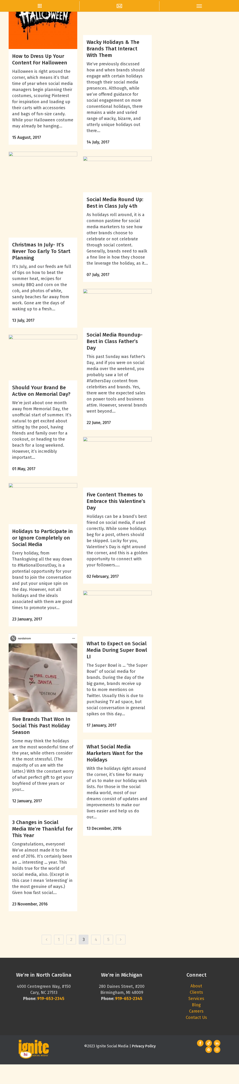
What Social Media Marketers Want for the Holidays (115, 753)
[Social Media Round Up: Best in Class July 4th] (117, 174)
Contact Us (196, 1017)
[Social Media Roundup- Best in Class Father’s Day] (117, 308)
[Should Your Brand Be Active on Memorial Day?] (43, 357)
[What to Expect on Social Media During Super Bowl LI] (117, 613)
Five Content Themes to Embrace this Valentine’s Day (116, 501)
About (196, 986)
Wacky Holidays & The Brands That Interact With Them (113, 48)
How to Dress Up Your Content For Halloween (39, 59)
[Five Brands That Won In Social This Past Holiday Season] (43, 672)
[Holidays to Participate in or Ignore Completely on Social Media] (43, 503)
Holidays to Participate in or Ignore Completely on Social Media (42, 537)
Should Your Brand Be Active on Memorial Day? (41, 390)
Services (196, 998)
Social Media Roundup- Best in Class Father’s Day (115, 341)
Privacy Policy (144, 1046)
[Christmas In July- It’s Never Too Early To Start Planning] (43, 195)
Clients (196, 992)
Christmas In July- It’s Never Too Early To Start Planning (41, 251)
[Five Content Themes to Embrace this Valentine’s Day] (117, 462)
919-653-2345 (128, 998)
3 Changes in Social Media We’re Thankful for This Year (42, 828)
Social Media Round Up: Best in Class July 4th (115, 202)
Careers (196, 1011)
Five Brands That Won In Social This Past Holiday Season (41, 725)
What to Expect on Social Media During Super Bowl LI (117, 650)
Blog (196, 1004)
